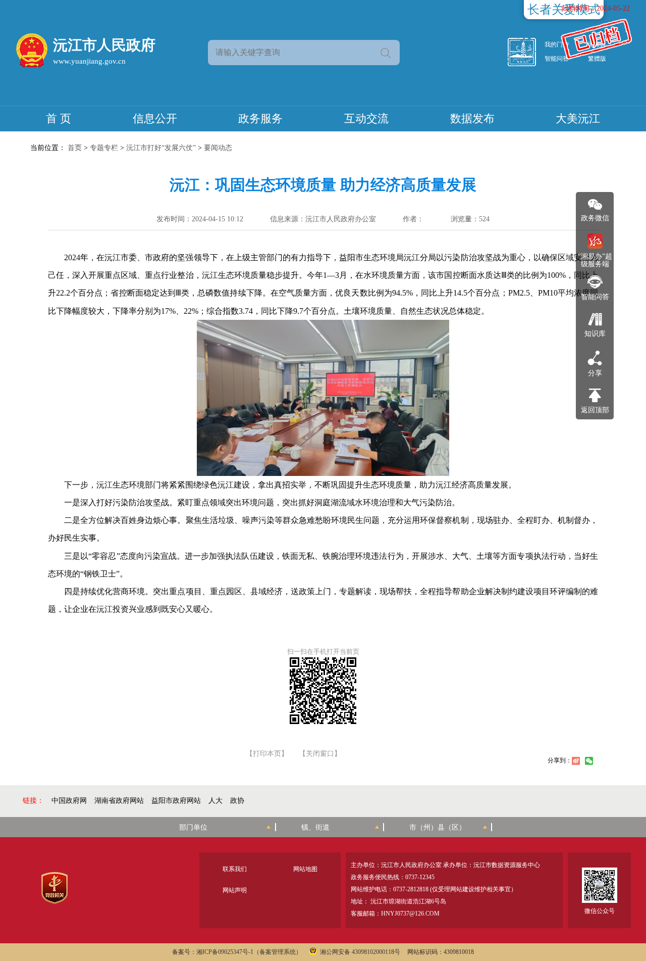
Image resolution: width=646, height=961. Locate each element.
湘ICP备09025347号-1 (224, 951)
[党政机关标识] (54, 888)
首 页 (58, 118)
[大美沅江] (527, 52)
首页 (75, 148)
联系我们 (235, 869)
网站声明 (235, 890)
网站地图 (305, 869)
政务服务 (260, 118)
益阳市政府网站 (176, 800)
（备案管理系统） (277, 951)
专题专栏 (104, 148)
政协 (237, 800)
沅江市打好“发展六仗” (161, 148)
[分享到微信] (589, 761)
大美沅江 (578, 118)
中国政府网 (69, 800)
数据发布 (472, 118)
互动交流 (366, 118)
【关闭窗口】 (320, 753)
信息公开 (155, 118)
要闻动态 (218, 148)
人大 (215, 800)
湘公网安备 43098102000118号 (360, 951)
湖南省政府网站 (119, 800)
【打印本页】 (267, 753)
